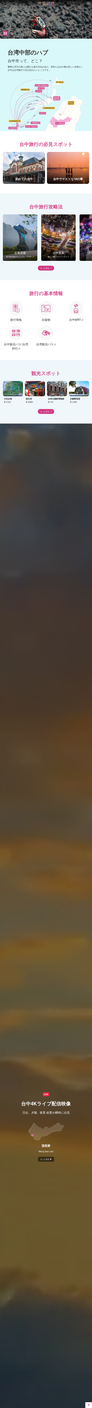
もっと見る (44, 268)
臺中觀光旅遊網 (46, 3)
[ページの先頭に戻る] (88, 1405)
